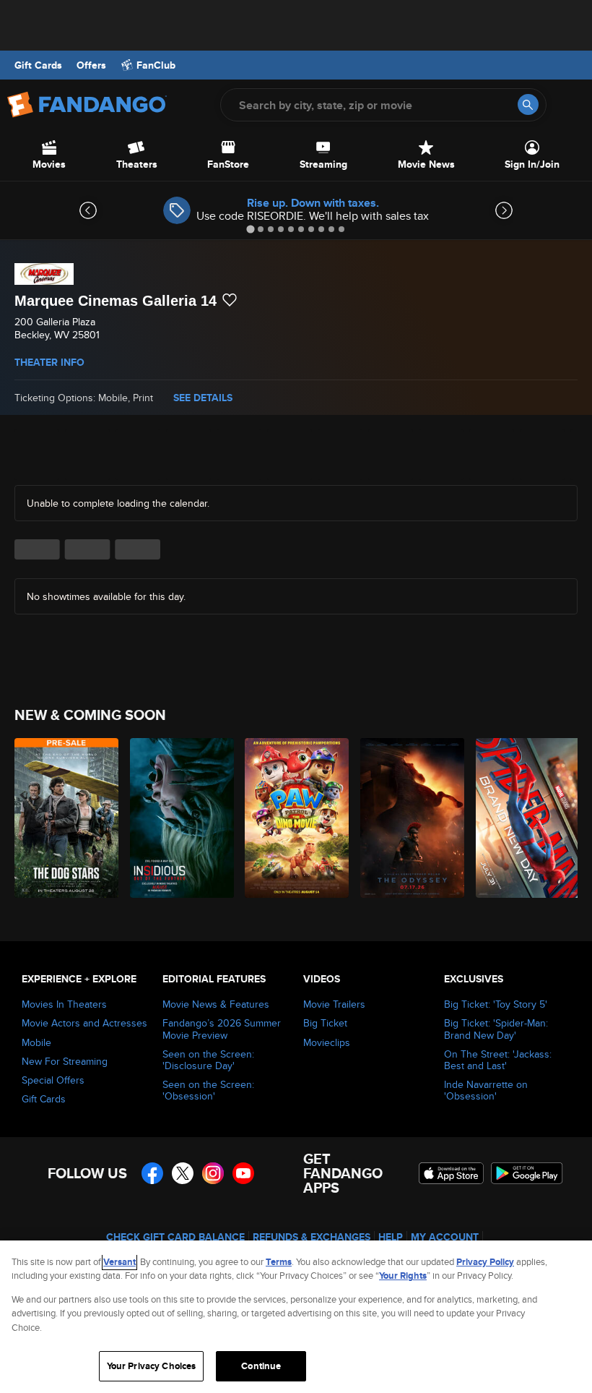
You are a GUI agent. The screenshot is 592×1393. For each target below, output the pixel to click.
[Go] (528, 104)
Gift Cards (38, 65)
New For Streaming (65, 1061)
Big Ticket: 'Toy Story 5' (495, 1004)
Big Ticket (325, 1023)
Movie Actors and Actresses (84, 1023)
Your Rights (403, 1275)
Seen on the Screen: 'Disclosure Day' (208, 1060)
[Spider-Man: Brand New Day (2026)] (525, 818)
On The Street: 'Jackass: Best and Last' (498, 1060)
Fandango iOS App (451, 1173)
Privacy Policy (485, 1262)
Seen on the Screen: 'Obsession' (208, 1090)
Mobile (36, 1042)
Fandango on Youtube (243, 1173)
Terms (279, 1262)
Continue (261, 1366)
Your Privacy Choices (151, 1366)
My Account (445, 1237)
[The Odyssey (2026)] (409, 818)
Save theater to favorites (229, 300)
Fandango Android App (527, 1173)
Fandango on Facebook (152, 1173)
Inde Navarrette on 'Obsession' (486, 1090)
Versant (119, 1262)
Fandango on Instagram (213, 1173)
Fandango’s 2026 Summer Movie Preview (221, 1029)
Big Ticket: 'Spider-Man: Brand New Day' (496, 1029)
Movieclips (326, 1042)
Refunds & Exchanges (311, 1237)
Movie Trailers (334, 1004)
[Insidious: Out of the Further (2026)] (179, 818)
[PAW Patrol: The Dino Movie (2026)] (294, 818)
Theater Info (49, 362)
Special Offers (53, 1080)
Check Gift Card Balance (175, 1237)
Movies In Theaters (64, 1004)
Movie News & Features (215, 1004)
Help (390, 1237)
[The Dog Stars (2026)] (63, 818)
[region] (296, 1316)
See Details (202, 397)
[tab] (250, 229)
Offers (91, 65)
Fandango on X (182, 1173)
